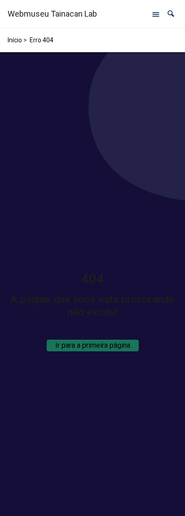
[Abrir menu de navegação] (156, 13)
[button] (170, 13)
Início (15, 40)
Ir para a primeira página (92, 345)
